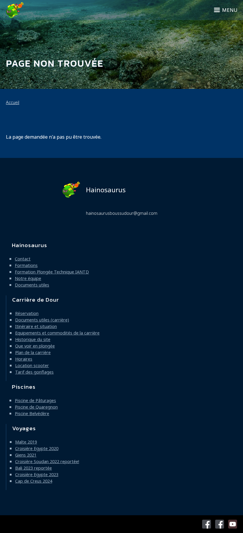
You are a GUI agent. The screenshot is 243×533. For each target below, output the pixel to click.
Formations (26, 265)
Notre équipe (28, 278)
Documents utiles (32, 285)
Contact (23, 259)
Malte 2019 (26, 442)
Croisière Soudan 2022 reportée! (47, 461)
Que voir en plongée (35, 346)
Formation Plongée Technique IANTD (52, 272)
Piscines (24, 386)
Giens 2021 (25, 455)
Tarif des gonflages (34, 372)
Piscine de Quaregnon (36, 407)
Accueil (12, 102)
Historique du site (32, 339)
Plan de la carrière (33, 352)
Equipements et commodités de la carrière (57, 333)
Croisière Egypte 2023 (36, 474)
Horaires (23, 359)
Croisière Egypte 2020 (36, 448)
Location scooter (32, 365)
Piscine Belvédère (32, 413)
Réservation (27, 313)
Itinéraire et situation (36, 326)
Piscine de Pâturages (35, 400)
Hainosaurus (106, 189)
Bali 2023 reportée (33, 468)
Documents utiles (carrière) (42, 320)
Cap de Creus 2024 (33, 481)
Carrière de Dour (35, 299)
